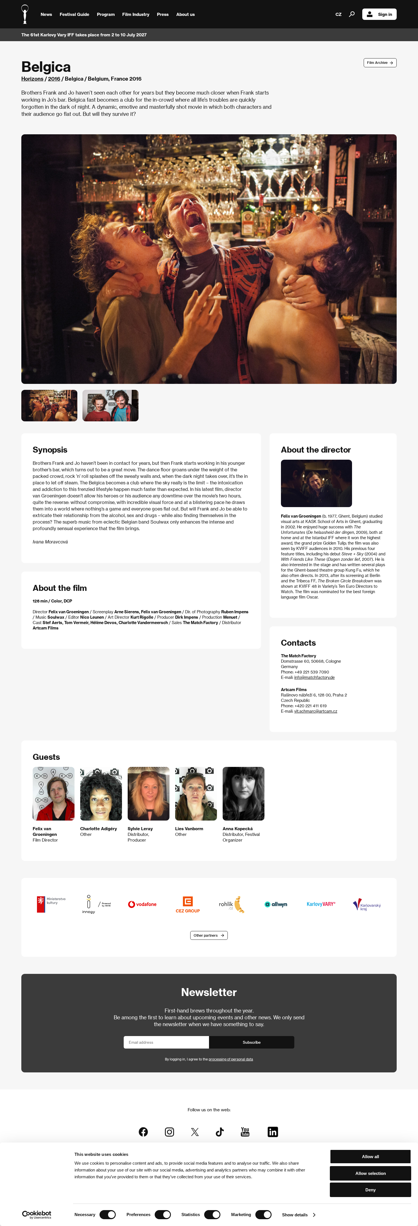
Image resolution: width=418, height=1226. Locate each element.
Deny (370, 1189)
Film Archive (377, 62)
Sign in (385, 14)
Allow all (370, 1156)
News (46, 14)
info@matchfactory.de (314, 677)
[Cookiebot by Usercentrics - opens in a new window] (37, 1215)
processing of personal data (231, 1059)
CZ (339, 14)
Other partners (206, 935)
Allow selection (370, 1173)
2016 (54, 78)
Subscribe (252, 1042)
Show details (295, 1214)
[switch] (163, 1214)
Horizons (32, 78)
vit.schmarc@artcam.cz (315, 711)
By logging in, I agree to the (209, 1059)
